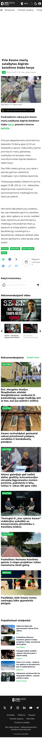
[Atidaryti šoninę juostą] (1, 10)
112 (4, 72)
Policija (5, 248)
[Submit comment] (38, 285)
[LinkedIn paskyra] (24, 707)
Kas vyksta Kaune (28, 72)
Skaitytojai (21, 681)
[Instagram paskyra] (17, 707)
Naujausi (31, 715)
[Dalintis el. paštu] (16, 266)
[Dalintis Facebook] (9, 259)
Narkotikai (15, 248)
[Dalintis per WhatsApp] (3, 259)
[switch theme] (35, 3)
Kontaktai (11, 715)
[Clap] (26, 262)
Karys (4, 253)
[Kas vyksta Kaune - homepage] (9, 3)
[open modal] (39, 3)
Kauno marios (28, 248)
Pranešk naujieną (26, 10)
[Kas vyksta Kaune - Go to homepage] (21, 700)
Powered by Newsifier (21, 734)
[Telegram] (3, 266)
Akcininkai (30, 719)
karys (11, 124)
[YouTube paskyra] (30, 707)
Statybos (8, 534)
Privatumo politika (22, 722)
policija (5, 128)
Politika (7, 408)
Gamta (19, 658)
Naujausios (10, 10)
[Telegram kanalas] (37, 707)
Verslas (7, 573)
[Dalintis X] (16, 259)
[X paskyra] (4, 707)
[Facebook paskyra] (11, 707)
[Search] (31, 3)
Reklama (21, 715)
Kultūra (7, 364)
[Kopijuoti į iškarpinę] (9, 266)
